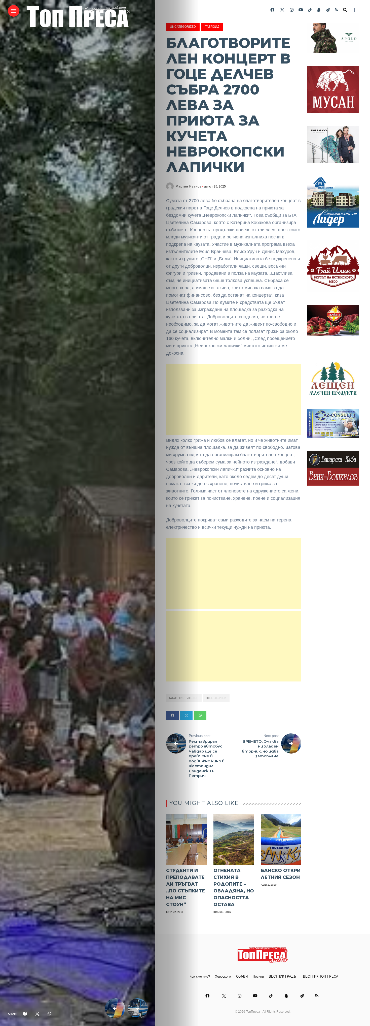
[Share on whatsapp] (200, 715)
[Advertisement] (233, 399)
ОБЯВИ (242, 976)
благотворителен (184, 698)
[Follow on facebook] (272, 10)
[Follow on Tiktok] (310, 10)
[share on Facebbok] (25, 1013)
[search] (345, 10)
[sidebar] (354, 10)
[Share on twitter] (186, 715)
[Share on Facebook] (172, 715)
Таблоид (212, 26)
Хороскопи (223, 976)
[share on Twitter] (37, 1013)
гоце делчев (216, 698)
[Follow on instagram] (291, 10)
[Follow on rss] (336, 10)
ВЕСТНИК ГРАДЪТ (283, 976)
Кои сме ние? (200, 976)
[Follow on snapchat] (319, 10)
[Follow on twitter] (282, 10)
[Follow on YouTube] (301, 10)
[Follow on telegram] (328, 10)
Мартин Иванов (188, 186)
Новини (258, 976)
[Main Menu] (13, 11)
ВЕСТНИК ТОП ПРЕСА (320, 976)
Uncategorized (183, 26)
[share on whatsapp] (49, 1013)
